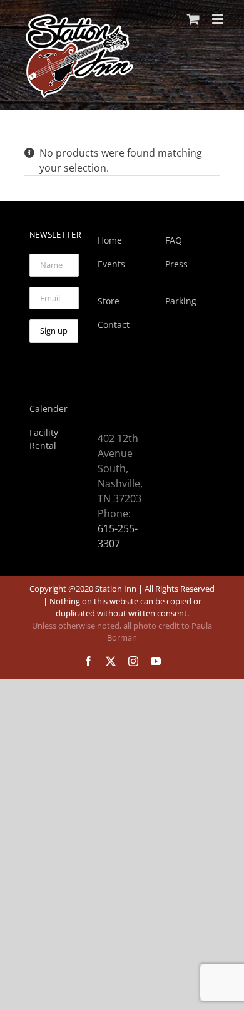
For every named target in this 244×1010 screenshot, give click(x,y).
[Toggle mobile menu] (218, 19)
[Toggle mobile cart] (193, 19)
